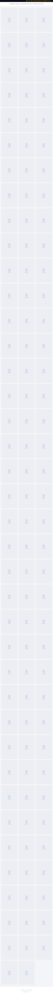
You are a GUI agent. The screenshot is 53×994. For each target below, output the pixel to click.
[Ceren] (44, 70)
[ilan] (9, 321)
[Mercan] (9, 70)
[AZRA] (44, 471)
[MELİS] (44, 546)
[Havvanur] (26, 822)
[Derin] (9, 496)
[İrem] (26, 622)
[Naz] (26, 571)
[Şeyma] (44, 396)
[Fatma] (44, 747)
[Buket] (26, 120)
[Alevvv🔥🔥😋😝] (9, 697)
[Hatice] (26, 170)
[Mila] (44, 948)
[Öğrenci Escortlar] (44, 571)
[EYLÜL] (9, 672)
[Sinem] (26, 45)
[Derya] (44, 270)
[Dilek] (26, 847)
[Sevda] (44, 145)
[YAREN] (9, 747)
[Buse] (26, 371)
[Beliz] (9, 245)
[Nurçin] (9, 95)
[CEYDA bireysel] (9, 772)
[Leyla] (26, 521)
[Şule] (26, 647)
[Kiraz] (9, 45)
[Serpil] (44, 120)
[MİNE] (9, 421)
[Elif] (9, 596)
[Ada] (44, 647)
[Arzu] (9, 220)
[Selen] (44, 521)
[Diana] (44, 371)
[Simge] (9, 195)
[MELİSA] (44, 446)
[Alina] (9, 546)
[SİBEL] (44, 622)
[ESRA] (9, 371)
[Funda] (26, 145)
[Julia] (9, 446)
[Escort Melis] (44, 220)
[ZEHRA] (26, 446)
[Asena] (26, 496)
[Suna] (26, 95)
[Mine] (9, 647)
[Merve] (44, 722)
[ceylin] (26, 922)
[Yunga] (26, 722)
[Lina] (44, 346)
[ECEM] (9, 797)
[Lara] (44, 245)
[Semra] (44, 20)
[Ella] (26, 296)
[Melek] (9, 521)
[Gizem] (26, 346)
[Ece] (9, 622)
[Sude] (9, 170)
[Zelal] (26, 546)
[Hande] (9, 471)
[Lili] (26, 872)
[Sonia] (44, 822)
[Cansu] (26, 747)
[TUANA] (9, 973)
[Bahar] (44, 95)
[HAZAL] (9, 722)
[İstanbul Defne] (9, 120)
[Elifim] (26, 220)
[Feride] (26, 70)
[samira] (9, 847)
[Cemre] (44, 195)
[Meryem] (9, 270)
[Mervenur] (26, 697)
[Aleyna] (26, 421)
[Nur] (44, 45)
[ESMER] (26, 471)
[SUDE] (44, 421)
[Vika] (26, 195)
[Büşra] (9, 145)
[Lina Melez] (26, 321)
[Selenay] (44, 321)
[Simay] (44, 772)
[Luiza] (44, 872)
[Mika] (9, 822)
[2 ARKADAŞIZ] (44, 922)
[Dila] (26, 948)
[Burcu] (9, 20)
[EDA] (26, 672)
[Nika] (9, 346)
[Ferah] (26, 797)
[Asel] (26, 245)
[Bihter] (44, 496)
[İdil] (26, 20)
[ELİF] (44, 797)
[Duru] (26, 270)
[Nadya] (44, 170)
